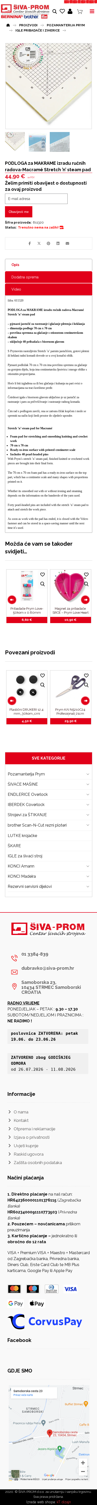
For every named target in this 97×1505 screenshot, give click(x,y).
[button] (29, 243)
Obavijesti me (19, 212)
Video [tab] (16, 289)
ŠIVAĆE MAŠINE (23, 784)
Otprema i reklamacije (34, 1128)
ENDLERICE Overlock (28, 794)
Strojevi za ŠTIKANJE (27, 814)
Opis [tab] (15, 265)
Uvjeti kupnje (26, 1145)
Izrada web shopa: (41, 1502)
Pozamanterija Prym (26, 774)
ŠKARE (14, 845)
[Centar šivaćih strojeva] (25, 11)
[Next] (85, 599)
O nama (21, 1111)
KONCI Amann (21, 866)
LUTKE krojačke (22, 835)
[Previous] (11, 599)
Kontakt (21, 1120)
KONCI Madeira (22, 876)
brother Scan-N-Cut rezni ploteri (37, 825)
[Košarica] (80, 11)
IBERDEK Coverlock (26, 804)
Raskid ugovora (29, 1154)
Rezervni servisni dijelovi (30, 886)
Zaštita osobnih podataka (38, 1162)
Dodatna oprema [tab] (25, 277)
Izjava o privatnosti (31, 1137)
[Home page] (8, 24)
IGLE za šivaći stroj (25, 856)
